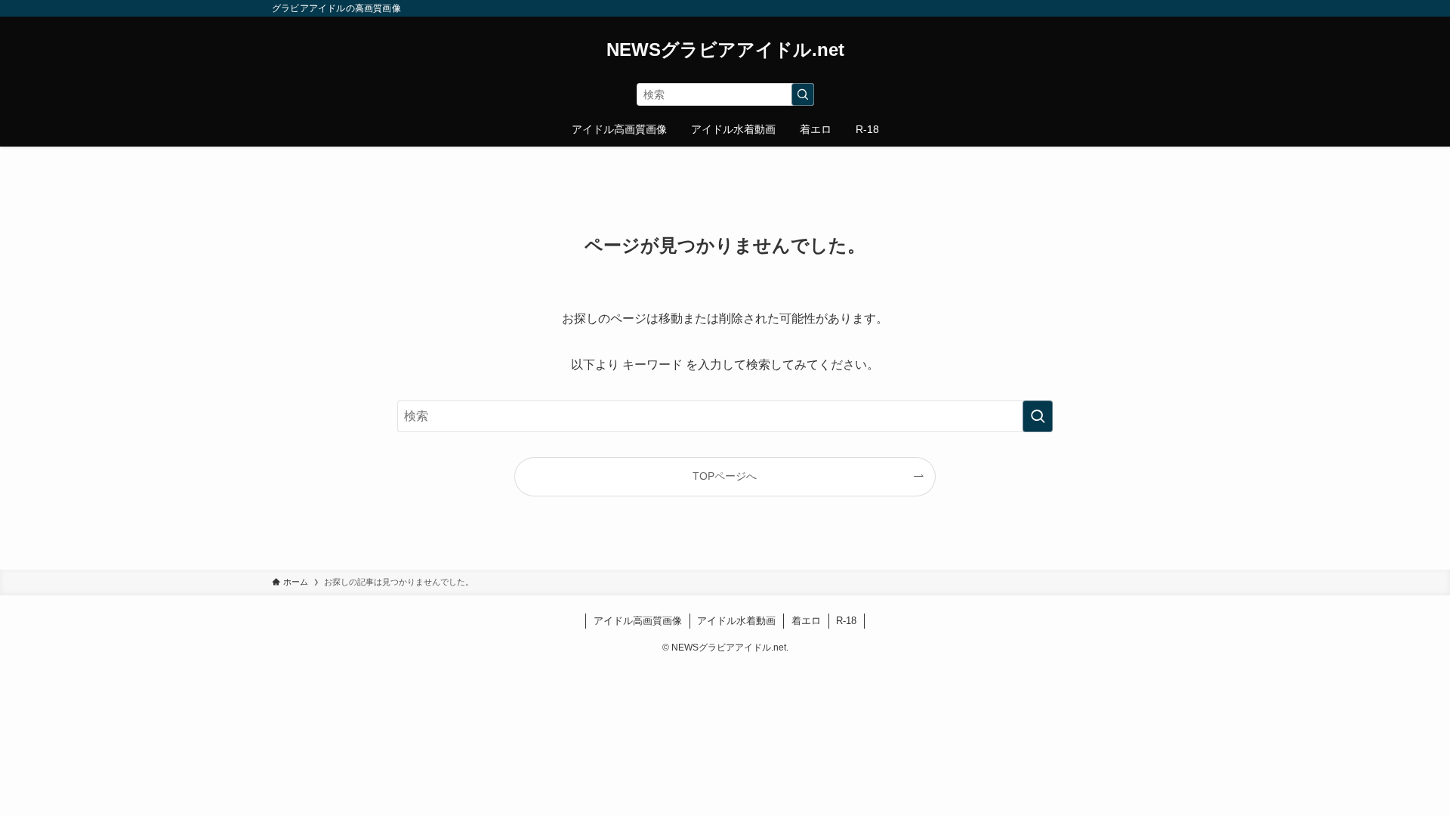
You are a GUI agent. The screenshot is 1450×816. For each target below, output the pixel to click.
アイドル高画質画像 (638, 620)
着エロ (806, 620)
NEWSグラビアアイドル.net (725, 50)
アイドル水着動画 (736, 620)
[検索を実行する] (802, 94)
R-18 (846, 620)
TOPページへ (725, 476)
